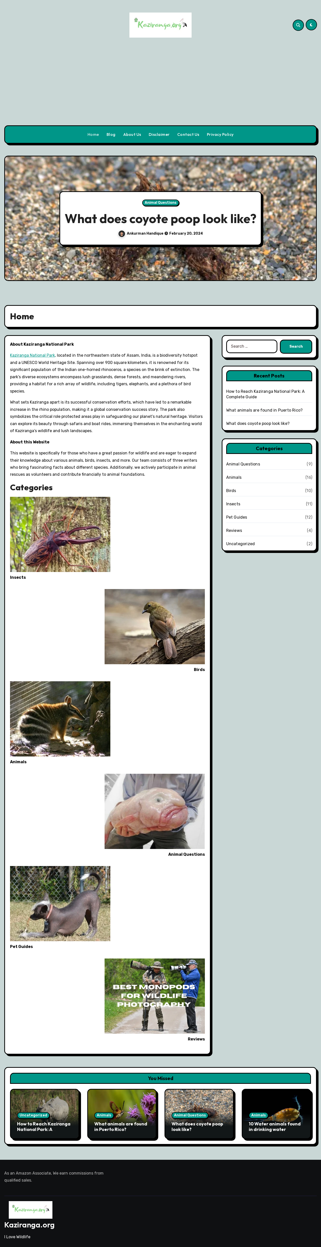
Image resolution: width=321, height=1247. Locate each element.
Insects (233, 504)
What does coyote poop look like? (258, 423)
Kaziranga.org (29, 1224)
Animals (197, 195)
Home (93, 134)
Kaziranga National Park (32, 355)
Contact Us (188, 134)
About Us (132, 134)
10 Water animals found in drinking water (197, 218)
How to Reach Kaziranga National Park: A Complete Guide (43, 1129)
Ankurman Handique (183, 241)
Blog (111, 134)
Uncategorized (240, 543)
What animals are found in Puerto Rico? (264, 410)
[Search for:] (251, 347)
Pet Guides (236, 517)
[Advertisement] (160, 88)
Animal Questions (243, 464)
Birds (231, 490)
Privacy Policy (220, 134)
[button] (308, 219)
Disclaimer (159, 134)
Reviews (234, 530)
